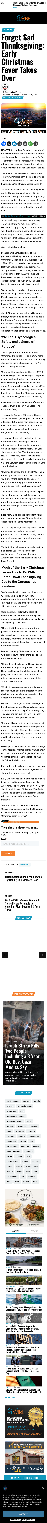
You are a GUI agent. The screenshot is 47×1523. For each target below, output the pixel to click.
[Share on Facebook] (3, 143)
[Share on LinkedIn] (14, 143)
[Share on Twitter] (9, 143)
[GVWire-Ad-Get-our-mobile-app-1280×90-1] (23, 217)
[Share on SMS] (30, 143)
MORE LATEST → (12, 1397)
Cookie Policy (15, 1520)
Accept (23, 1514)
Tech (8, 1267)
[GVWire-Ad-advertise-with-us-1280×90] (23, 132)
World (7, 1041)
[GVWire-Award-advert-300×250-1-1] (24, 1437)
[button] (43, 1488)
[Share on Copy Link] (35, 143)
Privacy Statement (28, 1520)
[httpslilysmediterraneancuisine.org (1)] (24, 1227)
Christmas (24, 864)
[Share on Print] (19, 143)
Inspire (8, 957)
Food (7, 8)
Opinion (9, 1324)
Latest (8, 1345)
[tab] (16, 1231)
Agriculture (10, 1286)
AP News (8, 29)
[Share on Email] (25, 143)
